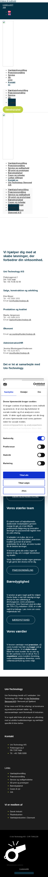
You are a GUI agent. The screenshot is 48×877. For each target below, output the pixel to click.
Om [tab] (39, 392)
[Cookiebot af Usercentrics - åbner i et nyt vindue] (34, 384)
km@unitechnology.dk (19, 301)
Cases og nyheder (16, 175)
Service (11, 75)
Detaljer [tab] (24, 392)
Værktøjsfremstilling (17, 70)
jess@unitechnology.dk (19, 353)
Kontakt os (12, 103)
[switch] (41, 446)
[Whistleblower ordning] (15, 861)
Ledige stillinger (15, 178)
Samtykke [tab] (8, 392)
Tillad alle (24, 475)
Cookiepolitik (24, 869)
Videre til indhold (8, 1)
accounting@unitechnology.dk (22, 334)
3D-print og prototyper (18, 170)
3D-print (10, 78)
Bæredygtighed (15, 173)
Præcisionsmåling (16, 72)
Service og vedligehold (18, 168)
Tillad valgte (24, 483)
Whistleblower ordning (15, 865)
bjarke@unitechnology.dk (20, 320)
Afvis (24, 491)
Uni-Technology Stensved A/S (16, 211)
